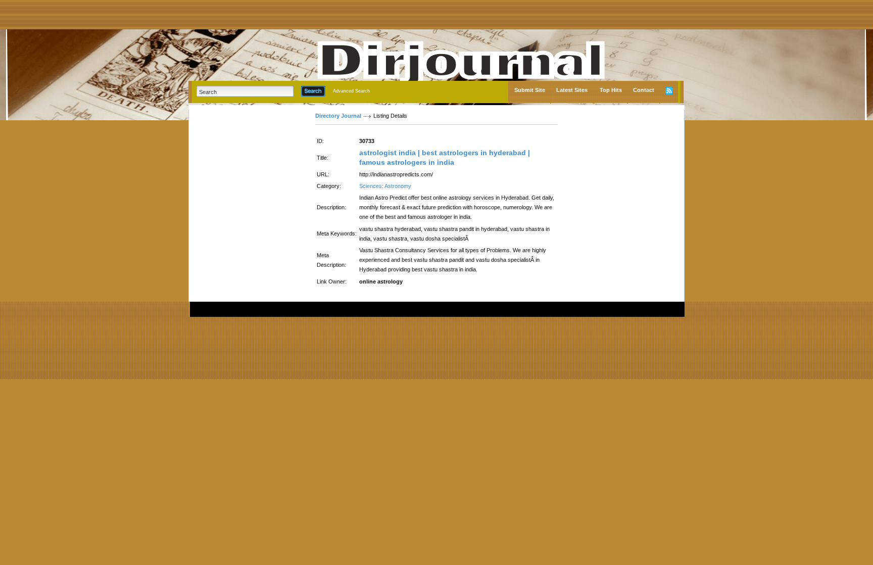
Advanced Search (351, 90)
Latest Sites (572, 90)
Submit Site (529, 90)
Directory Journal (338, 116)
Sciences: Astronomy (385, 186)
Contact (643, 90)
